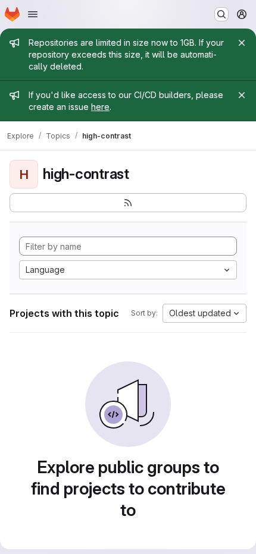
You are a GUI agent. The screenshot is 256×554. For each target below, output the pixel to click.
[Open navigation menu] (32, 14)
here (100, 107)
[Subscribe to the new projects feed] (128, 202)
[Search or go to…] (221, 14)
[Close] (242, 43)
